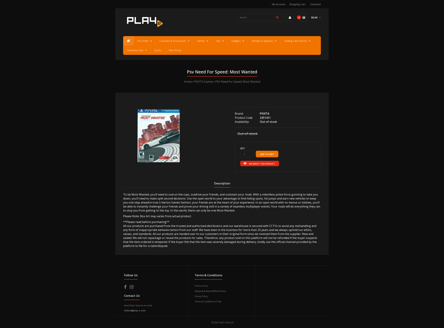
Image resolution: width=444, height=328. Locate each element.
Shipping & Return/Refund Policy (210, 291)
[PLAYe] (144, 29)
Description (222, 183)
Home (188, 82)
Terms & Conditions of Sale (208, 301)
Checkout (315, 4)
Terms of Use (201, 285)
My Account (278, 4)
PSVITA (264, 113)
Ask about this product (262, 163)
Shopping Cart (297, 4)
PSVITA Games (203, 82)
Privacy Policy (201, 296)
